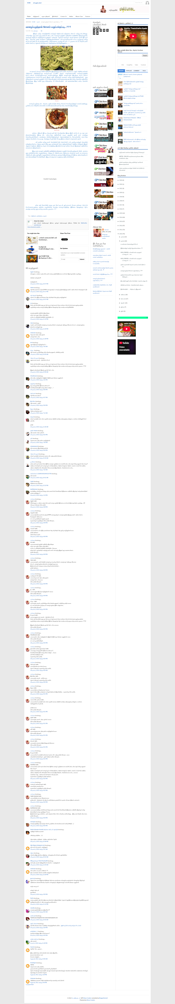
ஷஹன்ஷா (32, 383)
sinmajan (32, 821)
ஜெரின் (32, 272)
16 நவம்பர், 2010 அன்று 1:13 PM (38, 495)
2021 (121, 188)
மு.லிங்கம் (32, 462)
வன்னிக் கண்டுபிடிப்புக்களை (53, 151)
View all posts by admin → (34, 227)
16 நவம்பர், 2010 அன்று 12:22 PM (39, 485)
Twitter (136, 65)
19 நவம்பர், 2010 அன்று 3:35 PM (38, 894)
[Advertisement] (125, 13)
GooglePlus (129, 65)
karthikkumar (33, 489)
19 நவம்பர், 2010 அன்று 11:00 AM (39, 865)
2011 (121, 229)
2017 (121, 205)
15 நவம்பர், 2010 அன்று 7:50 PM (38, 442)
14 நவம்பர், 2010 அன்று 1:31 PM (38, 380)
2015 (121, 213)
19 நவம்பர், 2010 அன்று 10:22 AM (39, 857)
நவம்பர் (123, 241)
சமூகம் (38, 21)
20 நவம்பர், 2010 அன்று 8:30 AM (38, 912)
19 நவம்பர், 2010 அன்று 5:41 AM (38, 849)
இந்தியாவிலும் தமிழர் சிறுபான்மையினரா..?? (132, 248)
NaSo (32, 898)
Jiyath (32, 481)
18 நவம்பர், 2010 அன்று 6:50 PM (38, 609)
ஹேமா (32, 409)
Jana (31, 323)
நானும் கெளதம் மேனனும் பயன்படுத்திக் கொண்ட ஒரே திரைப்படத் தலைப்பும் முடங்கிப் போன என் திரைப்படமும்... (134, 112)
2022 (121, 184)
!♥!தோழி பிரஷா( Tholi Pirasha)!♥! (38, 861)
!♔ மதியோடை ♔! (76, 998)
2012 (121, 225)
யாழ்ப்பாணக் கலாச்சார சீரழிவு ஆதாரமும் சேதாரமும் (131, 152)
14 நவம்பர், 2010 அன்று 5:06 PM (38, 405)
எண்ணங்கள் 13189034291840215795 (40, 473)
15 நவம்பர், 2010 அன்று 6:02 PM (38, 434)
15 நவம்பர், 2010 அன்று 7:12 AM (38, 413)
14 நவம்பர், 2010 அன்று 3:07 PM (38, 397)
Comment (136, 70)
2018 (121, 200)
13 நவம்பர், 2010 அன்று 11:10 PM (39, 319)
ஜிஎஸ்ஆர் (32, 878)
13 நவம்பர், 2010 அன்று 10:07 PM (39, 284)
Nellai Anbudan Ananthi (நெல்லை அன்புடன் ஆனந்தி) (44, 829)
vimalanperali (34, 446)
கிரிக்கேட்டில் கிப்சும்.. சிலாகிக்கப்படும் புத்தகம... (132, 285)
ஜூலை (123, 307)
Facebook (143, 65)
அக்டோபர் (123, 294)
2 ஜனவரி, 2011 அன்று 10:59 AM (38, 959)
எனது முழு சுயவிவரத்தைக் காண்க (106, 236)
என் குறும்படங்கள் (37, 2)
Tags (144, 70)
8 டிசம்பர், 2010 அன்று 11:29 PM (38, 943)
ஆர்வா (32, 853)
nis (31, 303)
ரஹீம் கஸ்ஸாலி (34, 923)
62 (41, 31)
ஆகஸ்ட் (123, 303)
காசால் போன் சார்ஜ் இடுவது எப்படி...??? (103, 274)
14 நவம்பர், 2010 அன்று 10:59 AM (39, 372)
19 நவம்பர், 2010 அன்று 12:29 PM (39, 874)
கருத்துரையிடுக (30, 984)
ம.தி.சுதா (32, 499)
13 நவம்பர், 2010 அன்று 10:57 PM (39, 299)
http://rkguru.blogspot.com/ (37, 845)
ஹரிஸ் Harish (33, 430)
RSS (123, 65)
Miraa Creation (87, 998)
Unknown (33, 333)
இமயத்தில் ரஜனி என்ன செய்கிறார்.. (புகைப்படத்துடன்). (134, 281)
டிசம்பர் (122, 237)
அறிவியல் (33, 216)
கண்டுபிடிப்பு (39, 216)
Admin (32, 287)
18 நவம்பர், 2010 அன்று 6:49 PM (38, 523)
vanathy (32, 908)
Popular (129, 70)
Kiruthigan (33, 963)
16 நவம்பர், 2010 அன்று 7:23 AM (38, 470)
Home (28, 2)
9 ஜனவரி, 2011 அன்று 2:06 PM (38, 982)
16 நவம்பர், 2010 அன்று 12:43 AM (39, 458)
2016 (121, 209)
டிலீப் (31, 438)
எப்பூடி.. (32, 350)
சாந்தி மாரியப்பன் (34, 939)
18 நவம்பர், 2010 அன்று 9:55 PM (38, 825)
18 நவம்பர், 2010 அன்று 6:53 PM (38, 818)
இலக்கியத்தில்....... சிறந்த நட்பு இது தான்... (131, 289)
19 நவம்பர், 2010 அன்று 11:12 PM (39, 904)
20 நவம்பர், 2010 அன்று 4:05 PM (38, 935)
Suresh (32, 947)
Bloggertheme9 (103, 998)
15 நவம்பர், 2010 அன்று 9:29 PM (38, 450)
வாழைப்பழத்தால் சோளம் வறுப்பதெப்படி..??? (48, 27)
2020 (121, 192)
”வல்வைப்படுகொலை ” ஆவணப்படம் (132, 132)
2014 (121, 217)
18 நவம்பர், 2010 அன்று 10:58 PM (39, 841)
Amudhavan (33, 376)
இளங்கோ (32, 401)
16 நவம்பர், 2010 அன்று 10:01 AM (39, 477)
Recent (121, 70)
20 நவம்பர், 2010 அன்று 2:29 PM (38, 927)
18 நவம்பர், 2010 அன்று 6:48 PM (38, 507)
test (31, 342)
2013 (121, 221)
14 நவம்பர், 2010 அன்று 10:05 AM (39, 354)
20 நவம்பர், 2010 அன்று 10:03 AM (39, 919)
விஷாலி (32, 417)
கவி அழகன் (33, 295)
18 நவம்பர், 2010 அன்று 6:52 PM (38, 778)
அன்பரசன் (33, 393)
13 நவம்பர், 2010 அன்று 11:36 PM (39, 339)
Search (147, 2)
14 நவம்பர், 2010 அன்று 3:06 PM (38, 389)
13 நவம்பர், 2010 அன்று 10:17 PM (39, 291)
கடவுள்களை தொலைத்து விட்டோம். (129, 244)
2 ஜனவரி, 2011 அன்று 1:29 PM (38, 974)
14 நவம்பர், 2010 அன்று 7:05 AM (38, 346)
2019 (121, 196)
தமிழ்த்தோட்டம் (34, 931)
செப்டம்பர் (123, 299)
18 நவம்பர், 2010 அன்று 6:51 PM (38, 694)
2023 (121, 180)
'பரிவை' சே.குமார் (34, 358)
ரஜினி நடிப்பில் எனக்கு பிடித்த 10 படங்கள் (71, 925)
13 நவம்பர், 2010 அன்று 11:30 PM (39, 329)
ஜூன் (122, 311)
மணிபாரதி (33, 916)
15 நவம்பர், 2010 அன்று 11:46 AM (39, 427)
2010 (121, 234)
